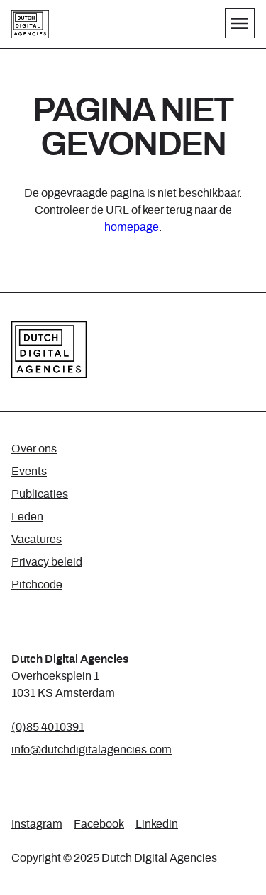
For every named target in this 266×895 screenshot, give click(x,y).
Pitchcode (36, 585)
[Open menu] (240, 23)
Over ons (34, 449)
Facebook (99, 824)
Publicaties (39, 494)
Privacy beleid (46, 562)
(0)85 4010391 (47, 727)
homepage (131, 227)
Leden (27, 517)
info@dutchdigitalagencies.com (91, 750)
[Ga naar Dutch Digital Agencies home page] (30, 24)
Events (29, 471)
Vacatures (36, 539)
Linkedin (156, 824)
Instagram (36, 824)
